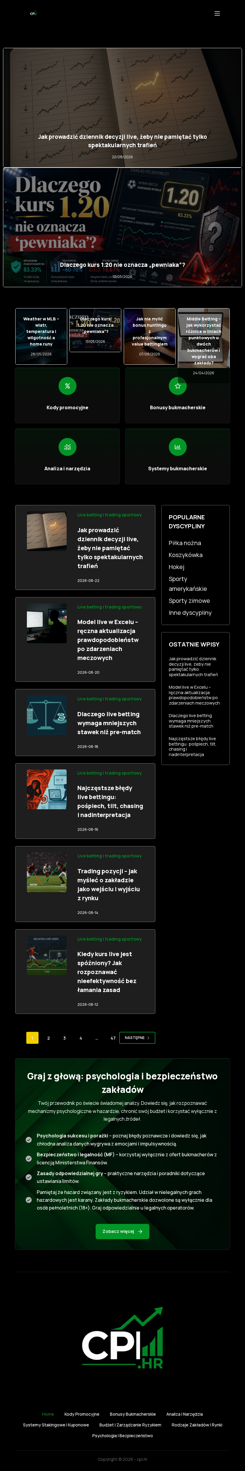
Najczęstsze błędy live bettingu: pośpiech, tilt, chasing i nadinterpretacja (193, 746)
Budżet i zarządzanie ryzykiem (130, 1425)
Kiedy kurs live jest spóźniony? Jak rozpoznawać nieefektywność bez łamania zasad (107, 972)
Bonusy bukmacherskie (133, 1414)
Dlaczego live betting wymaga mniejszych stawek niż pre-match (109, 723)
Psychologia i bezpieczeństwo (122, 1435)
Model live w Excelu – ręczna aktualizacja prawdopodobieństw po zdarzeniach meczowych (108, 640)
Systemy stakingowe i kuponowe (56, 1425)
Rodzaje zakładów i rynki (197, 1425)
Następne (135, 1037)
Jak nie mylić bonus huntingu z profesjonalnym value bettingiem (150, 331)
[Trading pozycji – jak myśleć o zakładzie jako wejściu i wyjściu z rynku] (47, 872)
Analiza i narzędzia (184, 1414)
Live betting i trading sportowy (109, 515)
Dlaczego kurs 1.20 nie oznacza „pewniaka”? (122, 265)
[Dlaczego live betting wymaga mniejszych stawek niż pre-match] (47, 715)
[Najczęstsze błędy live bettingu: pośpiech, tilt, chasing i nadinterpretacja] (47, 789)
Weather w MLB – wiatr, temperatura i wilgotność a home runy (41, 331)
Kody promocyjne (82, 1414)
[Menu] (217, 13)
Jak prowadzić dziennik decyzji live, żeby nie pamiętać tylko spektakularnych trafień (110, 548)
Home (48, 1414)
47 (113, 1038)
